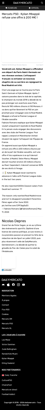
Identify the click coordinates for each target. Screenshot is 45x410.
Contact (5, 305)
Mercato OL (7, 328)
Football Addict (8, 394)
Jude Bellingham (9, 349)
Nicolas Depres (22, 65)
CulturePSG (7, 380)
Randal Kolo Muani (10, 354)
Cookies (5, 314)
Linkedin (8, 270)
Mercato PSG (7, 323)
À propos (5, 300)
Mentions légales (9, 295)
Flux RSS (5, 309)
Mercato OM (7, 319)
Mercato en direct (9, 390)
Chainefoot (7, 385)
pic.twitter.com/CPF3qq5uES (15, 205)
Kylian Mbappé (8, 358)
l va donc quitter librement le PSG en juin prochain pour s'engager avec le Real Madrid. (22, 109)
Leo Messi (6, 340)
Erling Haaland (8, 363)
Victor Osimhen (8, 344)
